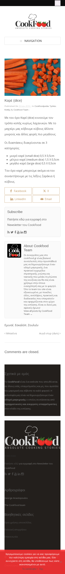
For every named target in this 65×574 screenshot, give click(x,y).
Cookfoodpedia (41, 106)
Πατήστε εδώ (16, 219)
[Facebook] (15, 232)
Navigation (33, 41)
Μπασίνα (11, 333)
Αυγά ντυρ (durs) (49, 333)
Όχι (41, 568)
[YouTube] (18, 232)
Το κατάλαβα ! (30, 568)
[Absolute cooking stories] (32, 28)
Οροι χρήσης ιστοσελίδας (18, 522)
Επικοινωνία (11, 536)
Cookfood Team (21, 109)
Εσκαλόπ (20, 325)
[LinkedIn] (21, 232)
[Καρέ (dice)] (32, 77)
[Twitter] (12, 232)
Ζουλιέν (33, 325)
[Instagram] (25, 232)
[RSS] (8, 232)
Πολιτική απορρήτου (16, 529)
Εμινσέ (9, 325)
